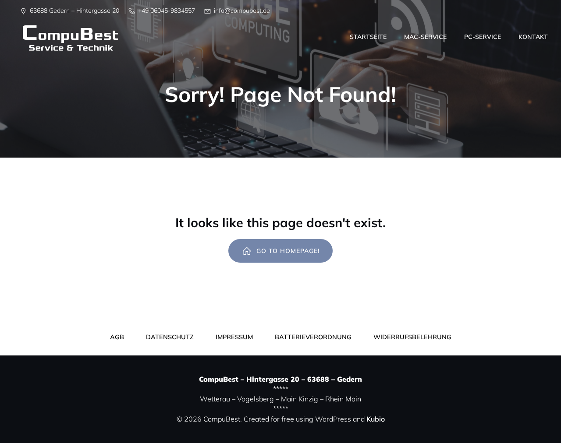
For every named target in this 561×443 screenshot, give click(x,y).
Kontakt (533, 37)
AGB (117, 337)
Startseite (368, 37)
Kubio (375, 419)
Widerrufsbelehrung (412, 337)
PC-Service (482, 37)
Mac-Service (425, 37)
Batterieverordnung (313, 337)
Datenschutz (170, 337)
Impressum (234, 337)
